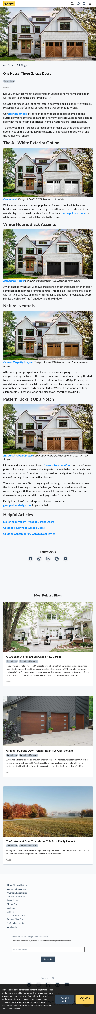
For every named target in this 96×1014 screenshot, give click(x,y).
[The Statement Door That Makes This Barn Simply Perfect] (48, 811)
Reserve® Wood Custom (17, 455)
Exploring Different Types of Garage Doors (28, 521)
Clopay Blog (12, 904)
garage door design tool (17, 505)
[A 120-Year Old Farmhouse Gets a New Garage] (48, 627)
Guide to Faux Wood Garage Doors (24, 527)
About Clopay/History (17, 885)
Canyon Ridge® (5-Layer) (18, 362)
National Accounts (15, 923)
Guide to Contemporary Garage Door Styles (29, 533)
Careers (10, 911)
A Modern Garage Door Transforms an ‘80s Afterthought (39, 750)
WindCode (12, 927)
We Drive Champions (16, 889)
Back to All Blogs (17, 65)
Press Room (12, 900)
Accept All (64, 999)
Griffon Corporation (16, 896)
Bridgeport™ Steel (13, 280)
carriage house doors (74, 213)
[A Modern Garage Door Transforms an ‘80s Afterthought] (48, 721)
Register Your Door (16, 919)
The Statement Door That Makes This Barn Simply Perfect (40, 841)
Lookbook (11, 908)
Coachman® (10, 199)
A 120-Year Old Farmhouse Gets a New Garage (33, 656)
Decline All (85, 999)
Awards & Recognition (17, 892)
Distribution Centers (16, 915)
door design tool (18, 113)
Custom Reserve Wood (57, 465)
